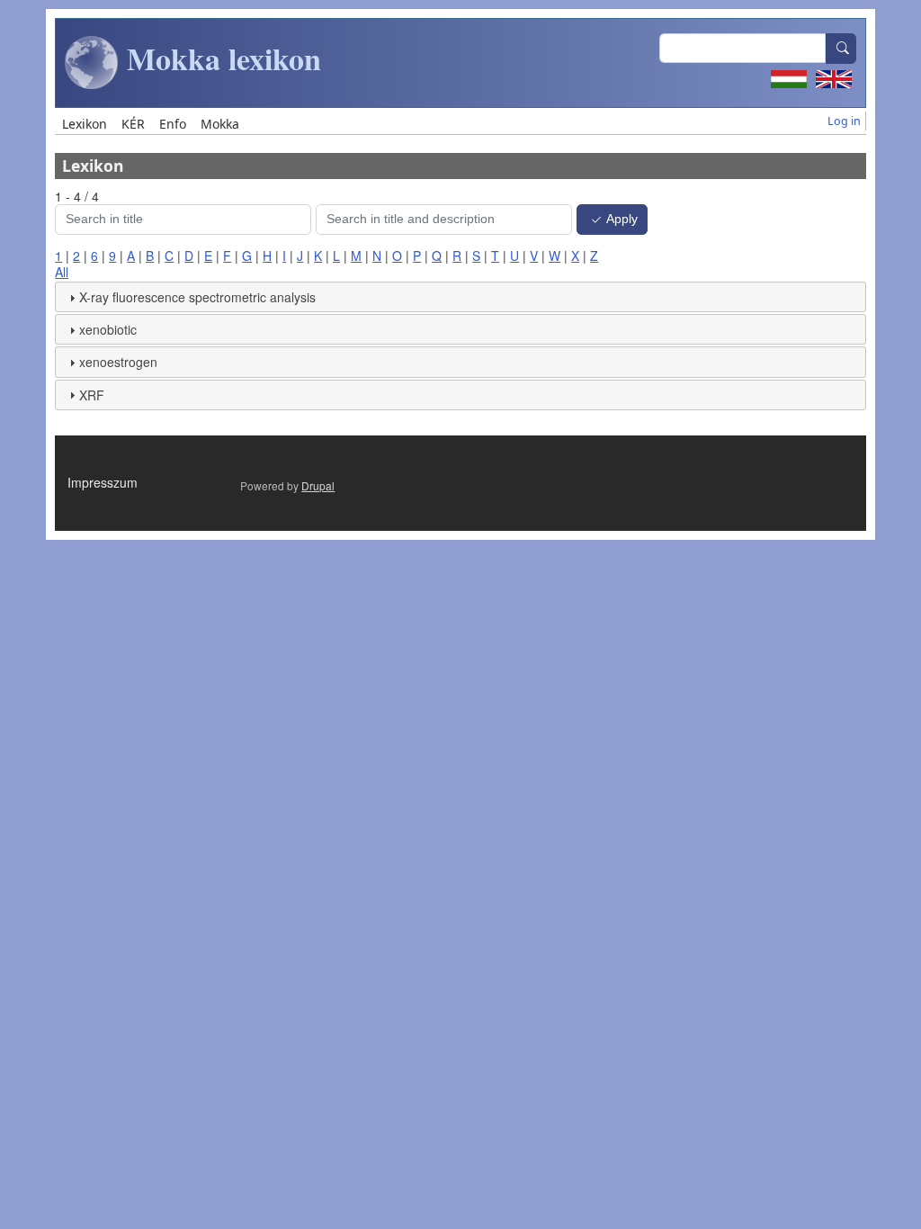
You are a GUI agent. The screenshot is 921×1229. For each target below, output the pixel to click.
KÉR (133, 123)
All (61, 272)
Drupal (318, 485)
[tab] (460, 297)
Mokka (220, 123)
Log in (844, 121)
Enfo (172, 123)
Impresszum (102, 482)
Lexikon (84, 123)
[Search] (841, 48)
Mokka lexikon (220, 58)
